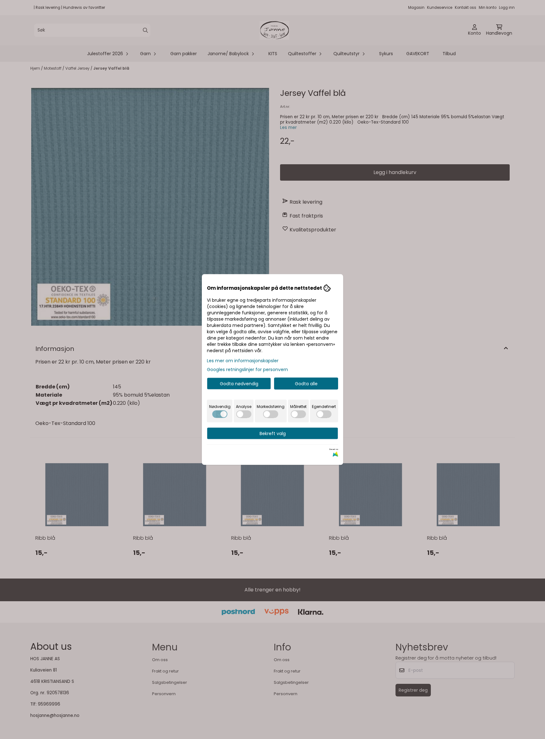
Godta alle (306, 384)
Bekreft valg (273, 433)
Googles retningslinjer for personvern (247, 369)
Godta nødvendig (239, 384)
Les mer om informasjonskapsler (242, 361)
